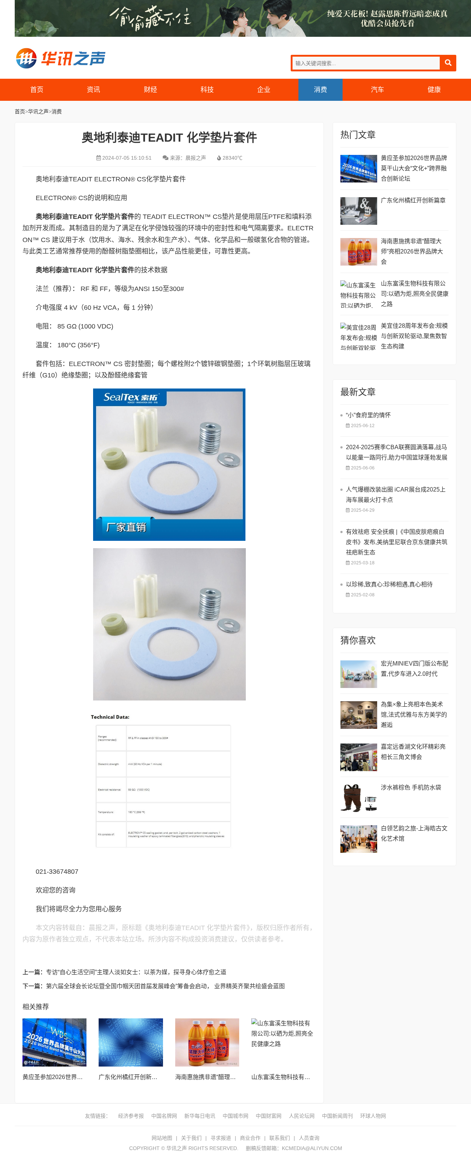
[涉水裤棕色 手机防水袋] (358, 798)
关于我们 (191, 1138)
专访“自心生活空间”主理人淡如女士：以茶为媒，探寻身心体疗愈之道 (136, 972)
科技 (207, 89)
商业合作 (250, 1138)
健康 (434, 89)
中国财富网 (268, 1116)
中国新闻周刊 (337, 1116)
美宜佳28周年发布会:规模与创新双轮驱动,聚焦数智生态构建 (414, 336)
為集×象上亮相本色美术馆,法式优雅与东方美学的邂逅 (414, 714)
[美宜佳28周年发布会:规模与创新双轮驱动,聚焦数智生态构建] (358, 336)
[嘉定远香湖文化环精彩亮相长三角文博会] (358, 757)
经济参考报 (131, 1116)
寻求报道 (220, 1138)
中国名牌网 (164, 1116)
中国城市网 (235, 1116)
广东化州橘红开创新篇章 (131, 1077)
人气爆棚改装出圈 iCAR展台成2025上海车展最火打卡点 (396, 494)
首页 (36, 89)
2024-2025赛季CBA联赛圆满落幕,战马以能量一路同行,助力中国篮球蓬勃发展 (396, 452)
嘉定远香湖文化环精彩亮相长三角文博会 (413, 752)
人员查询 (309, 1138)
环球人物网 (373, 1116)
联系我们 (279, 1138)
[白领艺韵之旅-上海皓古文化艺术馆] (358, 839)
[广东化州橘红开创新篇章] (131, 1042)
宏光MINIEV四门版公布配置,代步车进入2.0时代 (414, 668)
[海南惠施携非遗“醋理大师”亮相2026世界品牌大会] (207, 1042)
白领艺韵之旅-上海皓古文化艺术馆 (414, 833)
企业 (263, 89)
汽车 (377, 89)
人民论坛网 (302, 1116)
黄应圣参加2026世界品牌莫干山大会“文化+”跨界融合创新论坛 (414, 168)
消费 (320, 89)
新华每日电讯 (199, 1116)
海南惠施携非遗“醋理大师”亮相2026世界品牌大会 (412, 251)
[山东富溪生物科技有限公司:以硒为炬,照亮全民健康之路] (283, 1042)
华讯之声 (60, 58)
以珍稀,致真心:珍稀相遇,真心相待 (389, 584)
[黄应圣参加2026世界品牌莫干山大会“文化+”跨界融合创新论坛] (54, 1042)
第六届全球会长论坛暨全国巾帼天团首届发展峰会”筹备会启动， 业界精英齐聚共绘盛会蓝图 (165, 986)
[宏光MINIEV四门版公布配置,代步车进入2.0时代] (358, 674)
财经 (150, 89)
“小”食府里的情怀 (368, 415)
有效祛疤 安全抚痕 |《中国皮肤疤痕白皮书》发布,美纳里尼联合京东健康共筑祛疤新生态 (396, 542)
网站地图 (162, 1138)
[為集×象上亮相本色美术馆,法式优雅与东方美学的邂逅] (358, 715)
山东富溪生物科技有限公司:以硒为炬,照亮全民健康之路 (415, 293)
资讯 (93, 89)
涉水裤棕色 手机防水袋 (411, 787)
